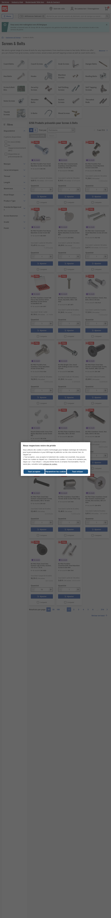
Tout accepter (34, 471)
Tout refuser (77, 471)
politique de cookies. (50, 464)
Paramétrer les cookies (56, 471)
